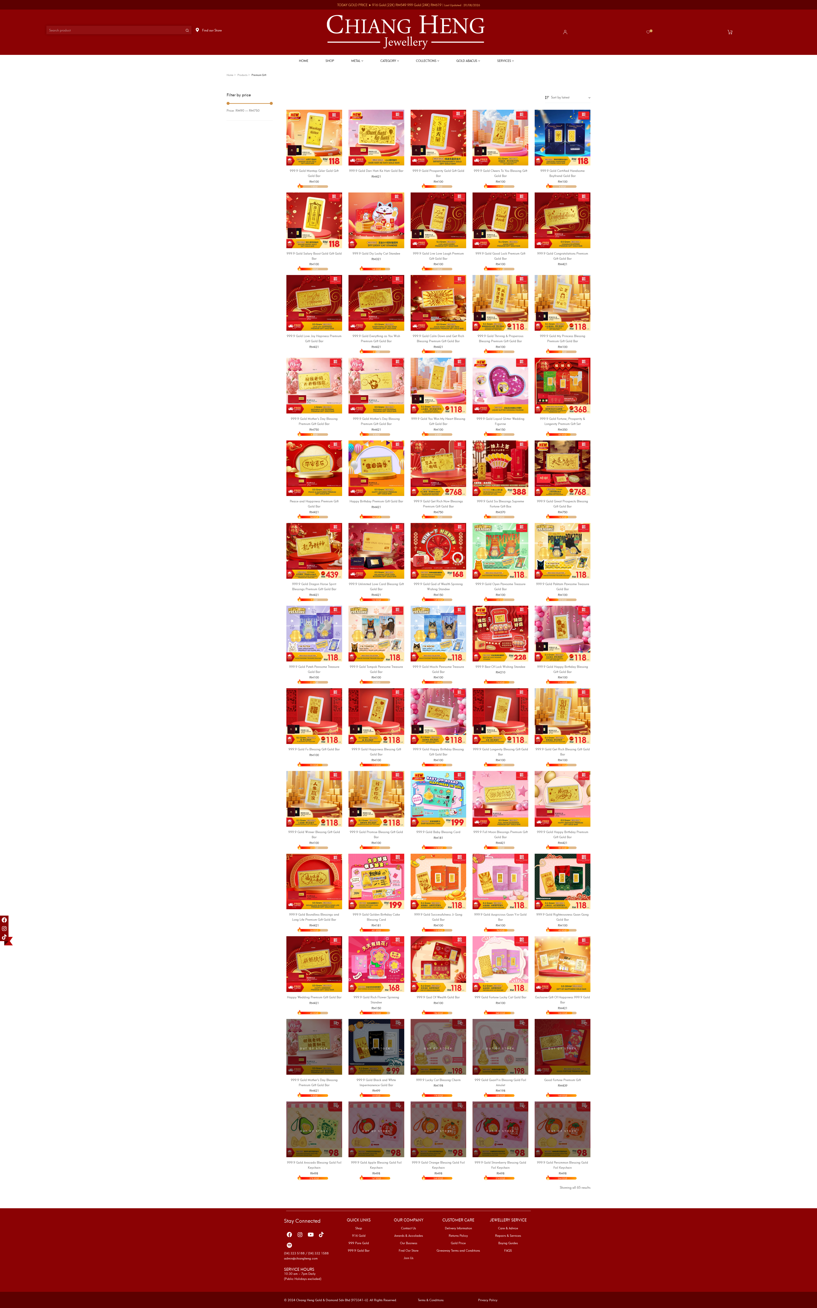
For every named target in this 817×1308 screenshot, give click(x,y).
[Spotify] (289, 1245)
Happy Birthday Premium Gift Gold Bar (376, 501)
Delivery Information (458, 1228)
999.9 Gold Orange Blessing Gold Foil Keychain (438, 1165)
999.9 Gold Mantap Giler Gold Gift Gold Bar (314, 173)
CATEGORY (388, 60)
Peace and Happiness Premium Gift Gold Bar (314, 504)
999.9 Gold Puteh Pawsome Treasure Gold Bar (314, 669)
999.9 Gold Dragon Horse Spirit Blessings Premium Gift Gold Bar (314, 586)
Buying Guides (508, 1243)
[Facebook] (4, 920)
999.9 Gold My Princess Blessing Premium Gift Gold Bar (562, 338)
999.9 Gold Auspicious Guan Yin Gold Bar (500, 917)
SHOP (330, 60)
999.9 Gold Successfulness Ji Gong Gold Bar (438, 917)
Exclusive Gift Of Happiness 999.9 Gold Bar (562, 1000)
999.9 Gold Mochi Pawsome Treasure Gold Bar (438, 669)
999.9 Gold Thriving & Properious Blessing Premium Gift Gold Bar (500, 338)
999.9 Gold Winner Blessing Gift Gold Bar (314, 834)
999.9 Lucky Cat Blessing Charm (438, 1079)
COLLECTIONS (426, 60)
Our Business (408, 1243)
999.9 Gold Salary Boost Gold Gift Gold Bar (314, 256)
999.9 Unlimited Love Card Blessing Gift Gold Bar (376, 586)
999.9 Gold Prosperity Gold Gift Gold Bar (438, 173)
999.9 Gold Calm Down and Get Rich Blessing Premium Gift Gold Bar (438, 338)
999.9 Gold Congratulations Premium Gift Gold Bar (562, 256)
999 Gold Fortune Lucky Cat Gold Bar (500, 997)
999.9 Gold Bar (359, 1250)
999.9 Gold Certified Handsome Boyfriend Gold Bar (562, 173)
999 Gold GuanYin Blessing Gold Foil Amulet (500, 1082)
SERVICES (504, 60)
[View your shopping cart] (731, 32)
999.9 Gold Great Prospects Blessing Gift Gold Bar (562, 504)
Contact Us (408, 1228)
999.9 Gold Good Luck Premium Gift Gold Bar (500, 256)
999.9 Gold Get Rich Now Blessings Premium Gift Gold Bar (438, 504)
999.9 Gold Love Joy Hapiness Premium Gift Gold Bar (314, 338)
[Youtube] (310, 1234)
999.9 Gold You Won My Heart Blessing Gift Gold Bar (438, 421)
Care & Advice (508, 1228)
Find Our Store (408, 1250)
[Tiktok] (4, 937)
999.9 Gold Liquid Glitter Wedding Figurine (500, 421)
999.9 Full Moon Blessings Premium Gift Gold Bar (500, 834)
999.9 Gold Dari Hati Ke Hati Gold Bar (376, 170)
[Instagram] (4, 928)
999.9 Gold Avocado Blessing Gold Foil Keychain (314, 1165)
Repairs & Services (508, 1235)
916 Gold (359, 1235)
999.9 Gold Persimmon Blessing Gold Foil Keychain (562, 1165)
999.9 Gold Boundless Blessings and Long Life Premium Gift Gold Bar (314, 917)
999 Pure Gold (359, 1243)
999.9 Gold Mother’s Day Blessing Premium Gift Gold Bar (314, 421)
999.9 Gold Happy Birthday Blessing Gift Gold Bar (562, 669)
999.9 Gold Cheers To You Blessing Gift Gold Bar (500, 173)
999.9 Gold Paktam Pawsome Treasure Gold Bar (562, 586)
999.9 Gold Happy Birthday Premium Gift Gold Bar (562, 834)
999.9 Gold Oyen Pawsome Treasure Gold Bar (501, 586)
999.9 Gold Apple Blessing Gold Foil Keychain (376, 1165)
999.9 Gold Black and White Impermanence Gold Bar (376, 1082)
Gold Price (458, 1243)
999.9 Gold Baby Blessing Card (438, 831)
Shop (358, 1228)
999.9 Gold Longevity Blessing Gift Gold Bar (500, 752)
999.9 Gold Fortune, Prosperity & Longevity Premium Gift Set (562, 421)
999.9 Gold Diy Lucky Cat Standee (376, 253)
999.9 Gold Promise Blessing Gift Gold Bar (376, 834)
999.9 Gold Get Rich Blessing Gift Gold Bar (563, 752)
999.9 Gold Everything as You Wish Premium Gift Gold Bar (376, 338)
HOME (303, 60)
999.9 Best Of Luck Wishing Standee (500, 666)
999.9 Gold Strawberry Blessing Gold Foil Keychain (500, 1165)
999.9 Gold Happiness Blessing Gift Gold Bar (376, 752)
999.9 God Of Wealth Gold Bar (438, 997)
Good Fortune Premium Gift (562, 1079)
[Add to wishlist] (337, 114)
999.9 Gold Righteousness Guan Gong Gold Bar (562, 917)
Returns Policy (458, 1235)
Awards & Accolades (408, 1235)
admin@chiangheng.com (301, 1258)
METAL (356, 60)
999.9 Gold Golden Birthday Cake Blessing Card (376, 917)
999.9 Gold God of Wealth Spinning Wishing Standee (438, 586)
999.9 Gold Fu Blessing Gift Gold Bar (314, 749)
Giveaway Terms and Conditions (458, 1250)
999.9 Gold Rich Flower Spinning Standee (376, 1000)
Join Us (408, 1258)
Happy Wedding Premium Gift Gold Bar (314, 997)
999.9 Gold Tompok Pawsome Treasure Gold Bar (376, 669)
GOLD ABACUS (467, 60)
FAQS (508, 1250)
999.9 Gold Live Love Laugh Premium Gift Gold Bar (438, 256)
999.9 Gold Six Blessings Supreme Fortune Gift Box (500, 504)
